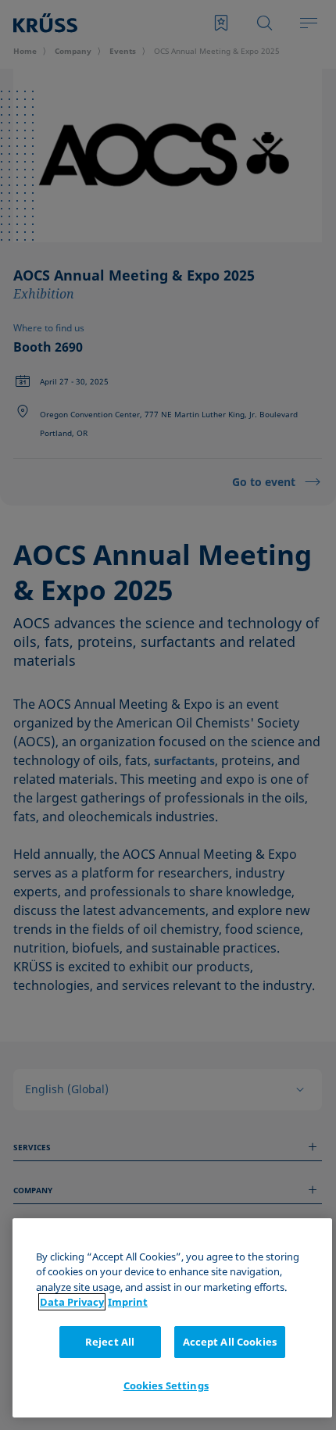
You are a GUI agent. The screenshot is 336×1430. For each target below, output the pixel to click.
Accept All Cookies (230, 1342)
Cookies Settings (166, 1385)
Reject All (109, 1342)
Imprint (128, 1302)
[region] (172, 1317)
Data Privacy (72, 1302)
